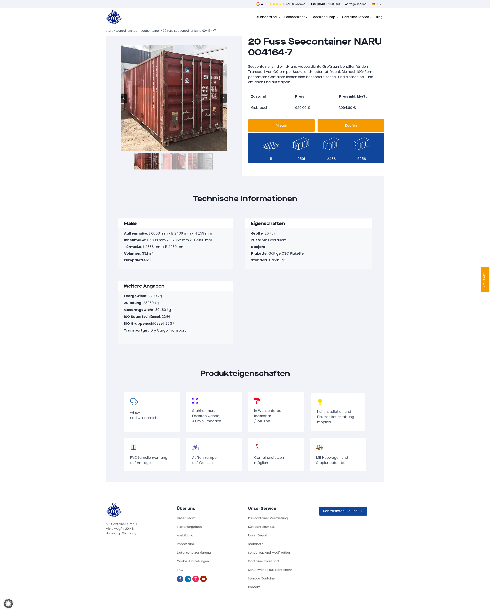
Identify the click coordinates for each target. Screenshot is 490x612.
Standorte (255, 544)
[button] (146, 161)
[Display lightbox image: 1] (174, 98)
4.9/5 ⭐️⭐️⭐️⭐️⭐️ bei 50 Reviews (283, 4)
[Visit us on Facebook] (180, 579)
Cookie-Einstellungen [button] (193, 561)
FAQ (180, 570)
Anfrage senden (356, 4)
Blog (379, 17)
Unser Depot (257, 535)
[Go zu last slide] (124, 98)
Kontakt (254, 587)
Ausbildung (185, 535)
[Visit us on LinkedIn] (188, 579)
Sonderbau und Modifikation (269, 552)
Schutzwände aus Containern (270, 570)
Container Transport (263, 561)
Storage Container (262, 578)
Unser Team (186, 518)
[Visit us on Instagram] (195, 579)
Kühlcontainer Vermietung (268, 518)
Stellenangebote (189, 527)
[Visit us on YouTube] (203, 579)
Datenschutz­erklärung (194, 552)
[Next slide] (223, 98)
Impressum (185, 544)
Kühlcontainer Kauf (262, 527)
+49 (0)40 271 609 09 (325, 4)
